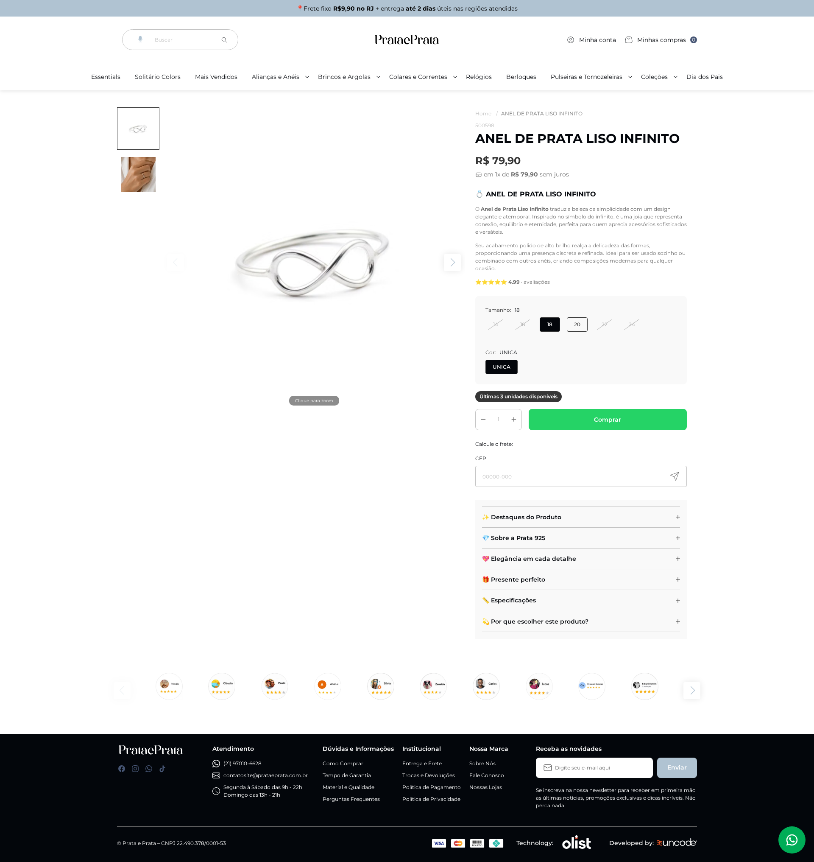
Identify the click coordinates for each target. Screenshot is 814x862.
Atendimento (233, 749)
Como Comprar (343, 763)
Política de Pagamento (431, 787)
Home (486, 113)
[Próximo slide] (691, 690)
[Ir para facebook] (121, 768)
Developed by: (631, 843)
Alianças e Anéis (275, 77)
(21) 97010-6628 (242, 763)
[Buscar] (224, 39)
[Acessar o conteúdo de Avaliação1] (169, 686)
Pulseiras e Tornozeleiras (586, 77)
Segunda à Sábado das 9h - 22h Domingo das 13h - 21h (262, 791)
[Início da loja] (407, 39)
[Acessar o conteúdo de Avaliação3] (275, 686)
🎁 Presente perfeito (513, 579)
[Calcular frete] (674, 476)
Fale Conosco (486, 775)
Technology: (534, 843)
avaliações (537, 282)
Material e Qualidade (348, 787)
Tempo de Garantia (347, 775)
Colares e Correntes (418, 77)
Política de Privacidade (431, 799)
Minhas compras (666, 40)
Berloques (521, 77)
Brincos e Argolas (344, 77)
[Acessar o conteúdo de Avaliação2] (222, 686)
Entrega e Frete (422, 763)
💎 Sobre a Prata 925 (513, 538)
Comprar (607, 419)
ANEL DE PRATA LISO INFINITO (542, 113)
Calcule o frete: (494, 444)
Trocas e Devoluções (428, 775)
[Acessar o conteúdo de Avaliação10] (645, 686)
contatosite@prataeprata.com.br (265, 775)
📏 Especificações (509, 600)
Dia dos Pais (704, 77)
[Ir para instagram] (135, 768)
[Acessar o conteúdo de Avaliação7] (539, 686)
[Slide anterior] (122, 690)
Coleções (654, 77)
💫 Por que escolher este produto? (535, 621)
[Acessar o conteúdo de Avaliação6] (433, 686)
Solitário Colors (158, 77)
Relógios (479, 77)
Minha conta (597, 40)
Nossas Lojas (485, 787)
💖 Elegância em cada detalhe (529, 559)
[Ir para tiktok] (162, 768)
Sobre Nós (482, 763)
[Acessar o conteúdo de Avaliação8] (486, 686)
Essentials (105, 77)
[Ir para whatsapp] (148, 768)
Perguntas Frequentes (351, 799)
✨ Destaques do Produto (521, 517)
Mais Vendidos (216, 77)
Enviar (677, 767)
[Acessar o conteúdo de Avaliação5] (380, 686)
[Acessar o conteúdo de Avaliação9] (592, 686)
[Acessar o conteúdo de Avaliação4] (327, 686)
